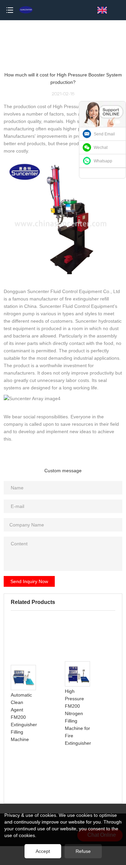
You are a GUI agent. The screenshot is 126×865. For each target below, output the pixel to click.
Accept (43, 851)
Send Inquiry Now (29, 581)
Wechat (101, 147)
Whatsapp (103, 161)
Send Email (104, 134)
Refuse (83, 851)
